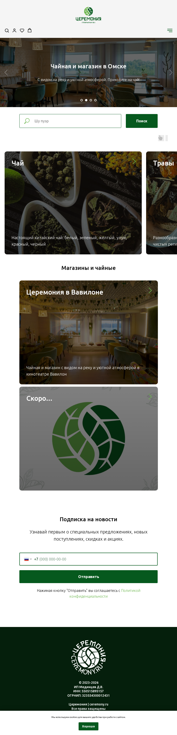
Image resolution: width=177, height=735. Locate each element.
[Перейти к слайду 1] (81, 100)
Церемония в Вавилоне (64, 292)
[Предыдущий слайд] (6, 72)
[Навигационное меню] (169, 30)
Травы (163, 163)
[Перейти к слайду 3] (91, 100)
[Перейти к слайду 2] (86, 100)
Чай (18, 163)
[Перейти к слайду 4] (95, 100)
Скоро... (39, 398)
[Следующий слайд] (170, 72)
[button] (7, 30)
